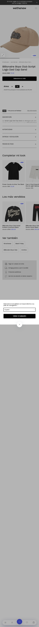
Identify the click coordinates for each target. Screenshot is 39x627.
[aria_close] (19, 324)
